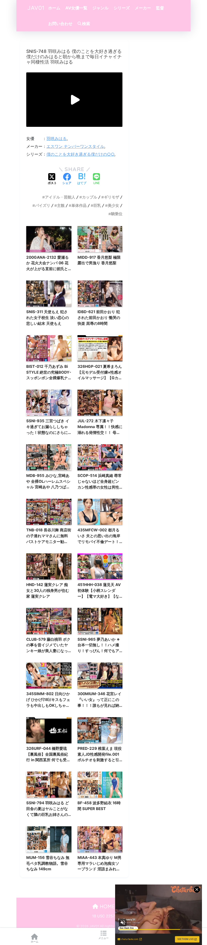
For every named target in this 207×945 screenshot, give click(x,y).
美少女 (113, 205)
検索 (86, 23)
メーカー (143, 7)
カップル (89, 197)
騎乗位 (116, 213)
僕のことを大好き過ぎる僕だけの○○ (80, 154)
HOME (106, 906)
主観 (61, 205)
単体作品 (79, 205)
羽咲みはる (56, 138)
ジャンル (100, 7)
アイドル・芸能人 (60, 197)
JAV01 (35, 7)
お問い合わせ (60, 23)
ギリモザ (111, 197)
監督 (160, 7)
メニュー (103, 937)
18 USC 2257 (103, 916)
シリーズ (122, 7)
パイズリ (42, 205)
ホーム (54, 7)
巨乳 (97, 205)
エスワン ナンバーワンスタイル (75, 146)
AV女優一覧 (76, 7)
